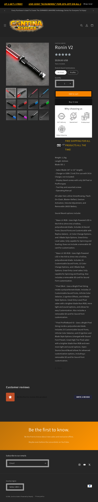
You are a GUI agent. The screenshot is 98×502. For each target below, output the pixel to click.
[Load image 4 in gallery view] (44, 93)
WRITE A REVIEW (83, 397)
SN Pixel (60, 72)
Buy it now (73, 102)
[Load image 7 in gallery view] (33, 104)
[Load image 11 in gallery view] (33, 115)
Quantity (58, 78)
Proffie (73, 72)
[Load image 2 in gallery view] (22, 93)
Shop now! (88, 4)
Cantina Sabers (16, 496)
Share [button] (59, 368)
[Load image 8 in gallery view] (44, 104)
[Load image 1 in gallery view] (11, 93)
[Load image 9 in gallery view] (11, 115)
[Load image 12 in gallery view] (44, 115)
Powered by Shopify (27, 496)
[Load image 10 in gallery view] (22, 115)
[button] (5, 25)
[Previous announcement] (4, 10)
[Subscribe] (45, 463)
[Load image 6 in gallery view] (22, 104)
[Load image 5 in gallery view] (11, 104)
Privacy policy (39, 496)
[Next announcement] (93, 10)
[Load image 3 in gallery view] (33, 93)
